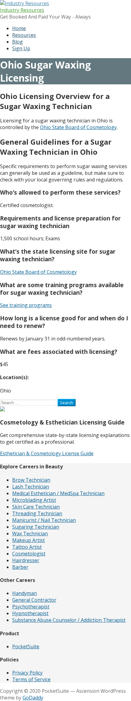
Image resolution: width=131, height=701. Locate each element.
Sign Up (21, 48)
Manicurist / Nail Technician (44, 520)
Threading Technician (37, 513)
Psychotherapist (30, 606)
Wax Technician (30, 533)
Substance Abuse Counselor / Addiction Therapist (69, 620)
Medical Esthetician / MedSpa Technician (58, 493)
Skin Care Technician (36, 506)
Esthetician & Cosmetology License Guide (47, 453)
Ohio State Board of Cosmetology (78, 127)
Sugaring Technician (35, 526)
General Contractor (34, 600)
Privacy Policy (27, 672)
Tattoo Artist (27, 547)
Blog (17, 41)
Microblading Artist (34, 500)
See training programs (26, 305)
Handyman (24, 593)
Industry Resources (22, 10)
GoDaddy (33, 697)
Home (19, 28)
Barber (20, 567)
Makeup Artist (28, 540)
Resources (24, 35)
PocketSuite (25, 646)
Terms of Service (31, 679)
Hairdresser (25, 560)
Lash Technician (30, 486)
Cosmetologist (28, 553)
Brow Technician (31, 480)
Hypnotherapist (30, 613)
